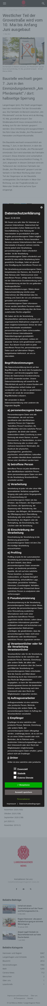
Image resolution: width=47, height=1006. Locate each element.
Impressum (11, 804)
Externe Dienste (25, 778)
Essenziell (22, 769)
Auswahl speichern (23, 792)
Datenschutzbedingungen (29, 804)
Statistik (21, 773)
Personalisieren (23, 799)
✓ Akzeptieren (23, 785)
